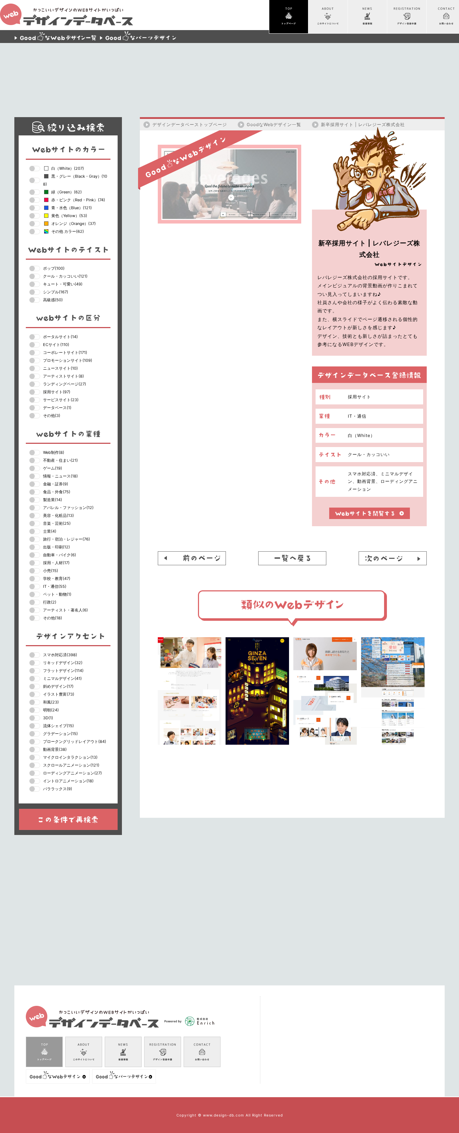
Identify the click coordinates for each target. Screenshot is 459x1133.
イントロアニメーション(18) (68, 780)
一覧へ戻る (292, 558)
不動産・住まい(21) (60, 460)
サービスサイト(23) (61, 399)
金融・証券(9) (55, 483)
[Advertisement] (229, 75)
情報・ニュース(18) (60, 476)
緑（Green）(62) (66, 192)
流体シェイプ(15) (58, 725)
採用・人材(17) (56, 562)
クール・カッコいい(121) (65, 276)
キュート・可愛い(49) (62, 284)
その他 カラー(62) (67, 231)
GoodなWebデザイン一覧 (274, 124)
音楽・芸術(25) (57, 523)
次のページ (393, 558)
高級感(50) (53, 299)
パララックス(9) (57, 788)
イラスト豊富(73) (58, 694)
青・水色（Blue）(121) (71, 207)
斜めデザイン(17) (58, 686)
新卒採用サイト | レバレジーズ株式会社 (363, 124)
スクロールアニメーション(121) (71, 765)
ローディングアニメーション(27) (72, 773)
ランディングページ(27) (64, 384)
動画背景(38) (55, 749)
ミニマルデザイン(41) (62, 678)
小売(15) (50, 570)
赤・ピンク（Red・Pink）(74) (78, 199)
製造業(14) (52, 499)
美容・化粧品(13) (58, 515)
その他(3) (51, 415)
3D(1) (48, 717)
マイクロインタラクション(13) (70, 757)
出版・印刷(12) (56, 546)
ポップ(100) (54, 268)
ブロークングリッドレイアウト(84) (74, 741)
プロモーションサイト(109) (67, 360)
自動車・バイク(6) (59, 554)
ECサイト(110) (56, 344)
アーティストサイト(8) (63, 376)
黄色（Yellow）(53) (69, 215)
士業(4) (49, 531)
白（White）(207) (67, 168)
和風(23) (51, 702)
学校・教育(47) (56, 578)
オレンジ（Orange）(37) (73, 223)
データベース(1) (57, 407)
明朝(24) (51, 709)
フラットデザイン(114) (63, 670)
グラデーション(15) (60, 733)
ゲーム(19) (52, 468)
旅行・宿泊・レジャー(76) (66, 539)
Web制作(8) (53, 452)
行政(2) (49, 602)
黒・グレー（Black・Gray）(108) (75, 180)
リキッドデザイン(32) (62, 662)
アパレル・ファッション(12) (68, 507)
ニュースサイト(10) (60, 368)
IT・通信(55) (54, 586)
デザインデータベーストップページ (189, 124)
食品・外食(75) (56, 491)
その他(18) (52, 617)
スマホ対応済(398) (60, 654)
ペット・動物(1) (57, 594)
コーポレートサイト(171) (65, 352)
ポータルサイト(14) (60, 336)
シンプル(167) (55, 291)
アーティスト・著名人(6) (65, 610)
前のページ (192, 558)
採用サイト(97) (56, 391)
